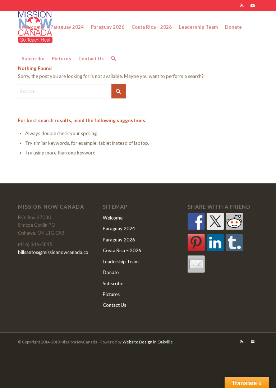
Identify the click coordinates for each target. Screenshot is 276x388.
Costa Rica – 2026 (122, 250)
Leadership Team (121, 261)
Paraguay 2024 (119, 228)
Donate (111, 272)
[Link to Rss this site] (241, 5)
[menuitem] (32, 27)
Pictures (111, 294)
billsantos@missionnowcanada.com (55, 252)
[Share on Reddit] (234, 221)
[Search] (113, 58)
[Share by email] (196, 264)
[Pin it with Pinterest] (196, 242)
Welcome (113, 218)
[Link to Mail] (252, 5)
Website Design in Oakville (148, 342)
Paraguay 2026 (119, 239)
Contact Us (114, 305)
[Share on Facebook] (196, 221)
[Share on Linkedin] (215, 242)
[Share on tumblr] (234, 242)
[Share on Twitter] (215, 221)
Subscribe (113, 283)
